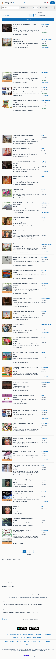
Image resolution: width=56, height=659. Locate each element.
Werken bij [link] (18, 641)
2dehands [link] (40, 641)
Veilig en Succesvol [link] (28, 634)
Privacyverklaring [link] (17, 637)
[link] (6, 2)
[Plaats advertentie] (52, 2)
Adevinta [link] (33, 641)
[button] (47, 2)
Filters (29, 19)
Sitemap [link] (28, 644)
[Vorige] (21, 551)
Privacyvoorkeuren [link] (38, 637)
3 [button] (31, 551)
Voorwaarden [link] (23, 2)
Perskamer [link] (26, 641)
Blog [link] (6, 634)
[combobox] (10, 7)
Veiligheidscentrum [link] (31, 2)
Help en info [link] (16, 2)
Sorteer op (40, 12)
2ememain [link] (48, 641)
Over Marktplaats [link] (9, 641)
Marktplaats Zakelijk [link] (15, 634)
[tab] (31, 15)
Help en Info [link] (38, 634)
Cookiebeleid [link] (27, 637)
